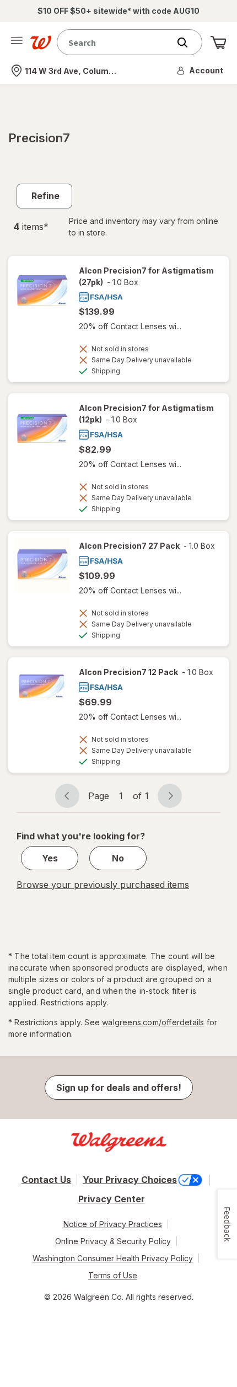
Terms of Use (112, 1275)
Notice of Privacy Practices (112, 1224)
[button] (201, 70)
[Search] (188, 42)
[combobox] (115, 42)
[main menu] (16, 42)
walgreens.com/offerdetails (153, 1022)
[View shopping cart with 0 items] (218, 42)
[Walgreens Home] (40, 42)
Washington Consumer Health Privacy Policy (113, 1258)
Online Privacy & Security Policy (113, 1241)
